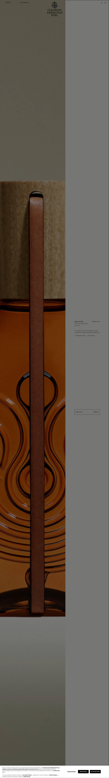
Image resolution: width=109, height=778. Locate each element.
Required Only (83, 771)
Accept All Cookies (95, 771)
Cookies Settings (71, 771)
